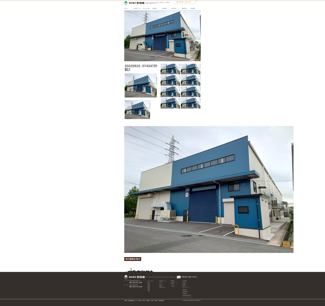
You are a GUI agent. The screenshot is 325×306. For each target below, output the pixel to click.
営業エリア (184, 286)
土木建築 (172, 283)
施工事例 (174, 8)
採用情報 (193, 8)
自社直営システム (174, 282)
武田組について (137, 8)
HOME (125, 8)
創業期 (148, 282)
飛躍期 (148, 286)
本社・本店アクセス (185, 287)
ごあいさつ (161, 282)
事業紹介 (155, 8)
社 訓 (160, 283)
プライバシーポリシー (187, 297)
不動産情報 (184, 8)
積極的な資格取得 (162, 287)
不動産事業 (173, 286)
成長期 (148, 283)
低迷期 (148, 288)
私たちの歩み (146, 8)
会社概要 (164, 8)
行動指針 (160, 286)
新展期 (148, 290)
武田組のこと (184, 282)
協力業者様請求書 (186, 295)
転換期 (148, 289)
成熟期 (148, 287)
